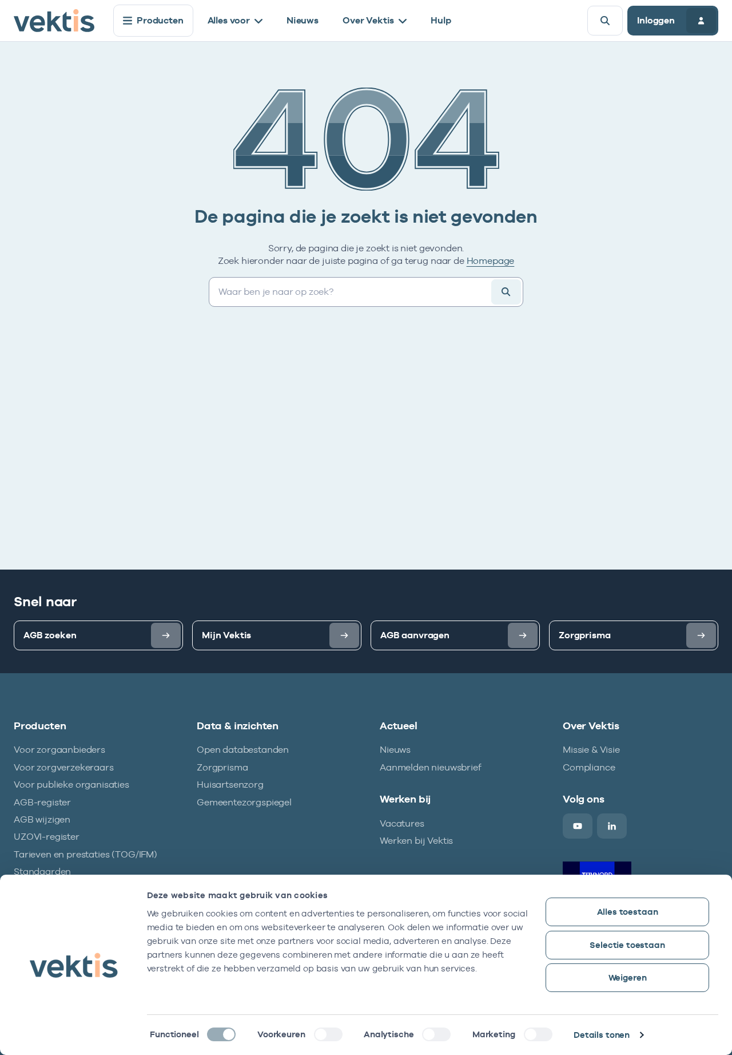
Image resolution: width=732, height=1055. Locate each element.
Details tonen (602, 1035)
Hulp (441, 20)
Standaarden (42, 871)
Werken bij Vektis (416, 840)
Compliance (589, 767)
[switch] (328, 1034)
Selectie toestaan (627, 945)
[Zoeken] (605, 20)
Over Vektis (368, 20)
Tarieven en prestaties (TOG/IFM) (85, 854)
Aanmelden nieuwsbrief (431, 767)
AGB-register (42, 802)
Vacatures (402, 823)
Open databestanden (243, 749)
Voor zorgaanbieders (59, 749)
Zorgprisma (222, 767)
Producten (160, 20)
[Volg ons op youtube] (577, 826)
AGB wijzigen (42, 819)
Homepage (491, 260)
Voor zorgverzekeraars (64, 767)
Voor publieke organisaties (71, 784)
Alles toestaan (627, 911)
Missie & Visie (591, 749)
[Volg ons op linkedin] (612, 826)
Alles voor (229, 20)
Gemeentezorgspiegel (244, 802)
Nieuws (303, 20)
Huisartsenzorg (230, 784)
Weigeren (627, 977)
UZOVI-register (46, 836)
